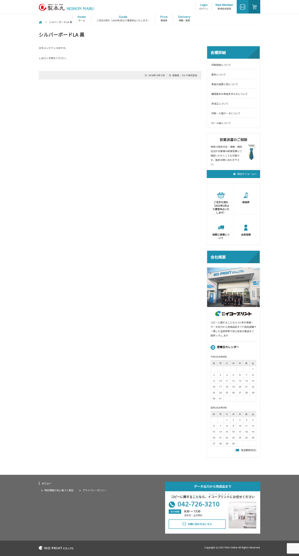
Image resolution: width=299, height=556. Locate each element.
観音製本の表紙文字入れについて (229, 94)
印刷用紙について (221, 64)
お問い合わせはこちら (200, 524)
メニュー (46, 483)
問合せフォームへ (247, 174)
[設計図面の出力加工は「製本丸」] (66, 9)
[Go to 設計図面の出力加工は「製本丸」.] (40, 22)
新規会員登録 (224, 8)
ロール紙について (221, 123)
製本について (218, 74)
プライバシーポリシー (95, 490)
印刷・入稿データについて (226, 113)
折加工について (219, 103)
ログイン (203, 8)
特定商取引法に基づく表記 (59, 490)
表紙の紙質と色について (224, 84)
